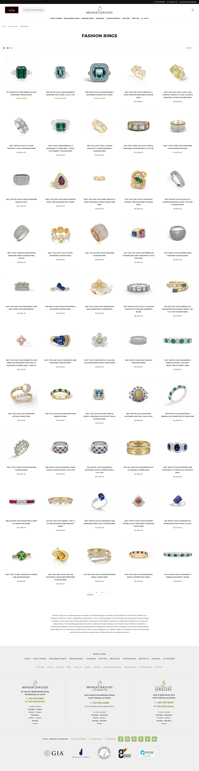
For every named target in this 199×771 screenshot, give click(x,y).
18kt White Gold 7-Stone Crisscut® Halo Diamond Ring (21, 147)
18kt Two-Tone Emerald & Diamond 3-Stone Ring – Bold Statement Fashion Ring (60, 148)
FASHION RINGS (129, 659)
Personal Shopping (189, 2)
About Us (50, 667)
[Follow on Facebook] (120, 739)
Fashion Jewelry (13, 26)
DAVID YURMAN (39, 659)
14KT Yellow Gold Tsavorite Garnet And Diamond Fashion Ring (138, 202)
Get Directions (36, 701)
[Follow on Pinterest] (140, 739)
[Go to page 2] (109, 592)
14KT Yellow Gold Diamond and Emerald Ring (60, 415)
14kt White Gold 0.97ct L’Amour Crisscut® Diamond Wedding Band (138, 309)
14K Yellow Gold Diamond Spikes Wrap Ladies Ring (99, 575)
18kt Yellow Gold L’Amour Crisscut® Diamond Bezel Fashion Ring (99, 148)
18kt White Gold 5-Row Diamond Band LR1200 (21, 200)
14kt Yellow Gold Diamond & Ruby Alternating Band (138, 575)
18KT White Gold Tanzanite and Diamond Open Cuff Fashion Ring (99, 522)
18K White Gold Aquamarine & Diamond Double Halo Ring (99, 93)
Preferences (110, 739)
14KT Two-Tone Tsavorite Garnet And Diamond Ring (21, 575)
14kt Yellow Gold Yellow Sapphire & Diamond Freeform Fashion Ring (60, 577)
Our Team (60, 667)
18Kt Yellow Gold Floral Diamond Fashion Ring (60, 254)
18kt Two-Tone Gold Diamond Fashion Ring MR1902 (177, 147)
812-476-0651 (160, 2)
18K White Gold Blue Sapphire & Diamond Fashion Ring (60, 307)
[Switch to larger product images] (4, 48)
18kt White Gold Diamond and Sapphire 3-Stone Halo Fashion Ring (177, 469)
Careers (87, 667)
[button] (34, 9)
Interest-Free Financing (112, 667)
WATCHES (102, 659)
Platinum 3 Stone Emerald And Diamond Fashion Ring (21, 93)
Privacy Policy (96, 739)
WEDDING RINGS (76, 659)
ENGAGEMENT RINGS (57, 659)
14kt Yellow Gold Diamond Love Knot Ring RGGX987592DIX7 (21, 307)
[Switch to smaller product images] (7, 48)
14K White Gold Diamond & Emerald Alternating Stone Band (177, 415)
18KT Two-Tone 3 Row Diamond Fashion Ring (21, 468)
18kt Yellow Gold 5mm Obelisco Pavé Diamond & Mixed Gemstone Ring (99, 202)
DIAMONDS (91, 659)
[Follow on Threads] (134, 739)
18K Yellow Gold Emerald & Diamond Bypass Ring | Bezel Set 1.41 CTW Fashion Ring (177, 309)
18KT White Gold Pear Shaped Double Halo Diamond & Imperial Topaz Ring (139, 523)
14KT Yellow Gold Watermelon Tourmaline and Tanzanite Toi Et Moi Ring (138, 255)
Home (4, 26)
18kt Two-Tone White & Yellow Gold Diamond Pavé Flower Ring (99, 361)
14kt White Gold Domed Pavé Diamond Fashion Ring (177, 254)
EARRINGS (156, 659)
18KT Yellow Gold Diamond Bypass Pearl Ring (21, 415)
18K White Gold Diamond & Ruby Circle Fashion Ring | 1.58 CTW (60, 468)
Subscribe (97, 667)
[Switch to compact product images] (11, 48)
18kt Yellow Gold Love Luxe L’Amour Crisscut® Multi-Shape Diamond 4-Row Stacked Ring (177, 94)
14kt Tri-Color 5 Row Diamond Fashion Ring (99, 254)
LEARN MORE (21, 98)
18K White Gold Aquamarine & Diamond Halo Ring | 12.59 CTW (60, 93)
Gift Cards (158, 667)
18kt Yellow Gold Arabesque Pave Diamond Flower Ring (99, 307)
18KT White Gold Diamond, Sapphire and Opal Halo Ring (138, 415)
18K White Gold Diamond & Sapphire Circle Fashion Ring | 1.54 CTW (99, 469)
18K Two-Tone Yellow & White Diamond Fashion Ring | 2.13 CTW (138, 147)
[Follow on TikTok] (147, 739)
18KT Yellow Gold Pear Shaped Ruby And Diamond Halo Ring (60, 200)
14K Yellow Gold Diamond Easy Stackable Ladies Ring (138, 468)
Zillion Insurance (130, 667)
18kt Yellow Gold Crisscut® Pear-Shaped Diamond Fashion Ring (138, 94)
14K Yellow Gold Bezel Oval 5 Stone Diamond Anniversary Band (60, 523)
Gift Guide (40, 667)
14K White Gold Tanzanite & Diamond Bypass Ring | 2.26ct (178, 522)
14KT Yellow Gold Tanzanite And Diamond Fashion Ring (60, 361)
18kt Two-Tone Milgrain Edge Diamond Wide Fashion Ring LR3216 (21, 255)
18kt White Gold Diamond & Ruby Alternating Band (21, 522)
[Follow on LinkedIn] (154, 739)
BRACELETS (144, 659)
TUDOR (27, 659)
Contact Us (173, 2)
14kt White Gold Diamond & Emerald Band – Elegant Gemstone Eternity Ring (177, 362)
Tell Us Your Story (145, 667)
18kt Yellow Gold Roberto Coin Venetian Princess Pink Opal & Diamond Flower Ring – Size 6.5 (21, 362)
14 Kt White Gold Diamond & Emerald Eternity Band (177, 575)
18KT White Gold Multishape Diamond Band (138, 361)
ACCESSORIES (169, 659)
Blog (68, 667)
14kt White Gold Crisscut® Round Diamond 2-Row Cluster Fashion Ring (178, 202)
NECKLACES (115, 659)
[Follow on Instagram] (127, 739)
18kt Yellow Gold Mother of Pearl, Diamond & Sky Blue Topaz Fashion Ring (99, 416)
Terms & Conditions (78, 739)
